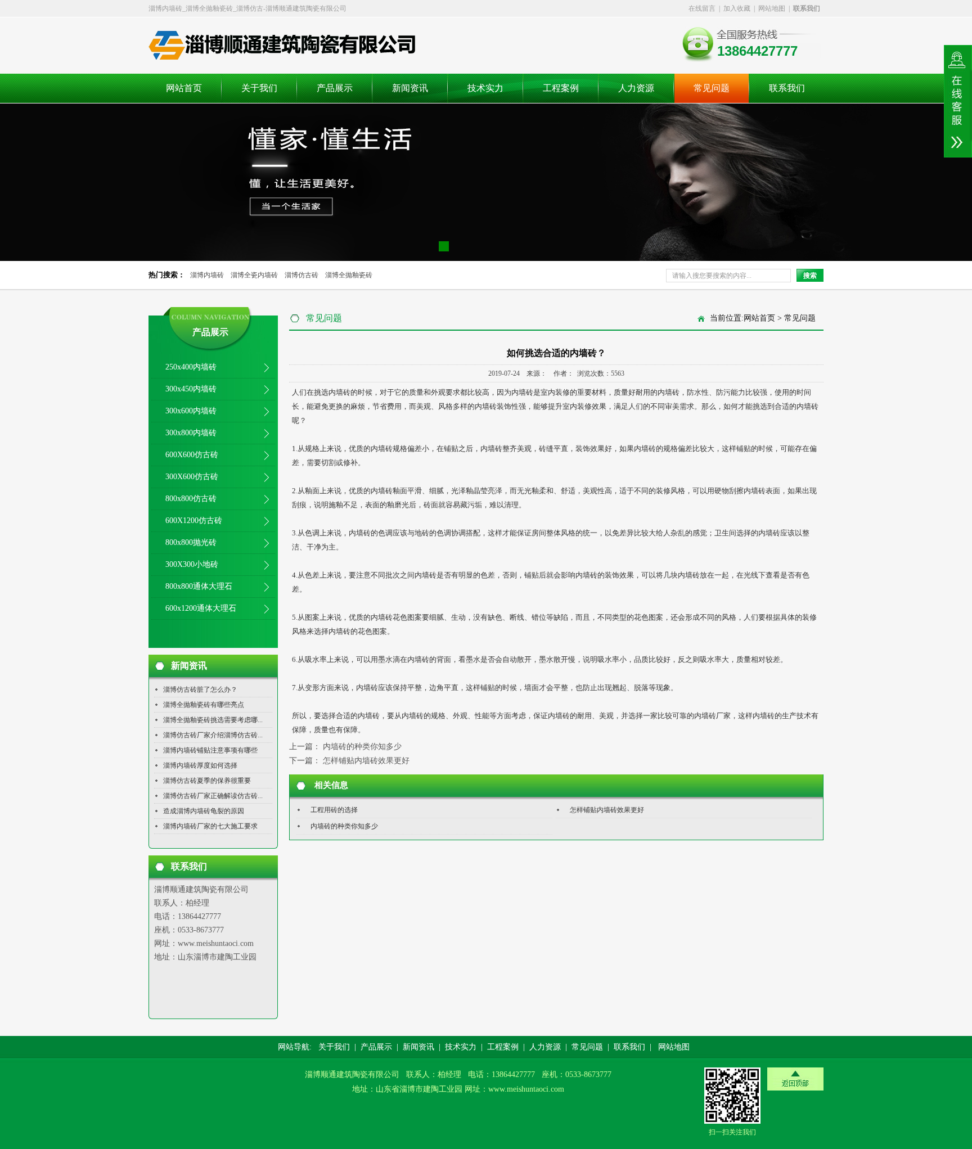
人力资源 (636, 88)
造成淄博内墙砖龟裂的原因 (203, 811)
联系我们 (787, 88)
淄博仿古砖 (301, 275)
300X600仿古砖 (191, 476)
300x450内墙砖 (191, 389)
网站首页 (184, 88)
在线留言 (702, 8)
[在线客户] (958, 101)
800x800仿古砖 (191, 498)
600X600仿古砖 (191, 454)
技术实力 (485, 88)
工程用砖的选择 (334, 810)
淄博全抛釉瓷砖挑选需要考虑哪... (213, 720)
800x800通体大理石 (198, 586)
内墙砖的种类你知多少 (362, 746)
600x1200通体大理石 (200, 608)
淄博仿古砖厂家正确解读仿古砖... (213, 796)
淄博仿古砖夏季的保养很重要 (207, 781)
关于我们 (259, 88)
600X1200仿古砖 (193, 520)
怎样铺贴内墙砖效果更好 (366, 760)
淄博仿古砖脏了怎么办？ (200, 689)
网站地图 (771, 8)
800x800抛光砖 (191, 542)
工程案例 (561, 88)
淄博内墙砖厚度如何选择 (200, 765)
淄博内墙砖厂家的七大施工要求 (210, 826)
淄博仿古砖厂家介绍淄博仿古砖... (213, 735)
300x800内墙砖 (191, 433)
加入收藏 (736, 8)
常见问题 (712, 88)
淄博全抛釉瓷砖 (348, 275)
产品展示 (335, 88)
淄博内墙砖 (207, 275)
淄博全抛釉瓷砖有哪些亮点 (203, 705)
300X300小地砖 (191, 564)
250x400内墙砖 (191, 367)
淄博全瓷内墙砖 (254, 275)
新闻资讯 (410, 88)
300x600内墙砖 (191, 411)
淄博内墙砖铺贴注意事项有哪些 (210, 750)
